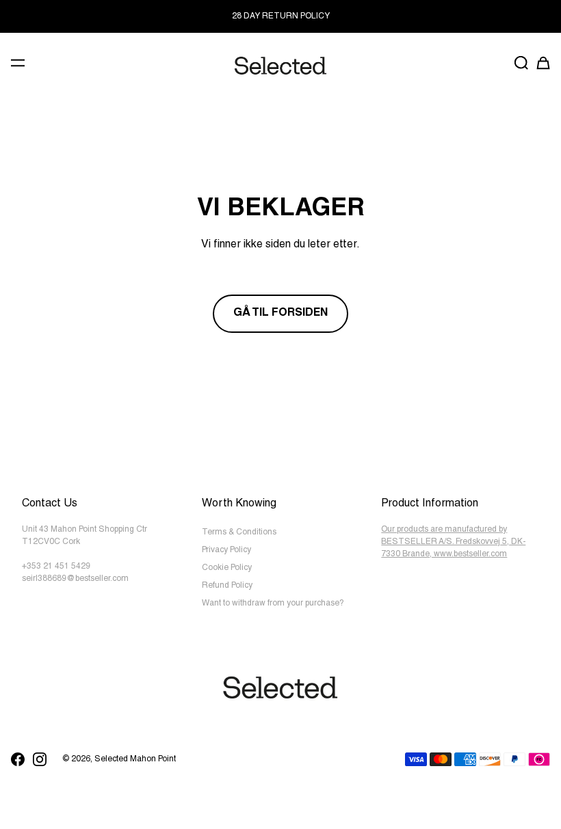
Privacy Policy (226, 550)
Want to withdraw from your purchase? (273, 603)
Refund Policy (227, 586)
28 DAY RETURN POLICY (281, 16)
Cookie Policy (227, 568)
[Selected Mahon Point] (280, 66)
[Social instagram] (40, 759)
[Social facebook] (18, 759)
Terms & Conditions (239, 532)
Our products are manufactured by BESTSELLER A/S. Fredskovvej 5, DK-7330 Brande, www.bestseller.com (453, 542)
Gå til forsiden (280, 313)
